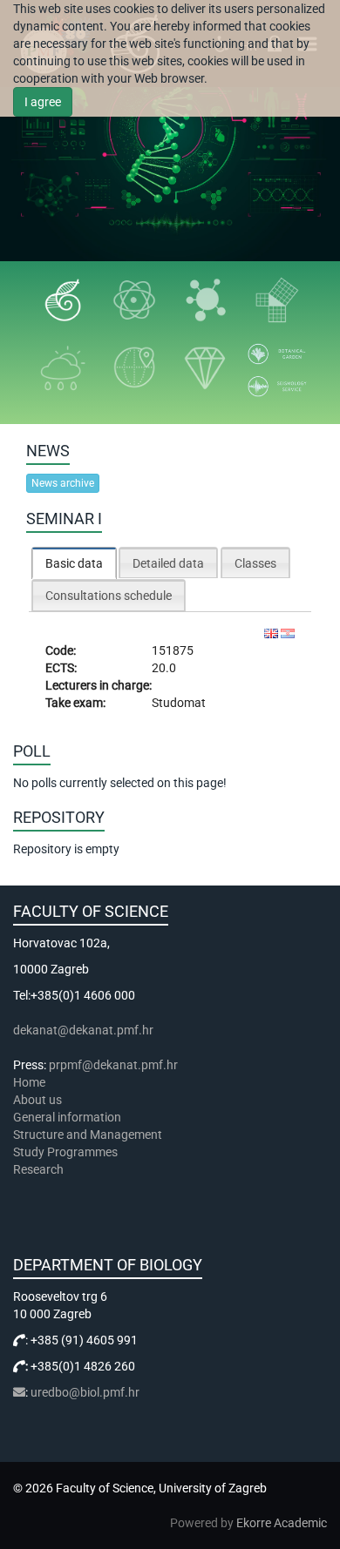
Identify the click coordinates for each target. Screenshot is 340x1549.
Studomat (179, 703)
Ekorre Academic (281, 1523)
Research (39, 1169)
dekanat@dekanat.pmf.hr (83, 1030)
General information (67, 1117)
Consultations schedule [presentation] (108, 596)
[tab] (74, 563)
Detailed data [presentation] (168, 563)
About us (39, 1100)
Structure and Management (87, 1135)
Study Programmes (65, 1152)
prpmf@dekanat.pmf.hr (113, 1065)
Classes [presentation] (255, 563)
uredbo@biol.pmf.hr (85, 1392)
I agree (42, 102)
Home (29, 1082)
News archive (62, 483)
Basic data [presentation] (74, 563)
